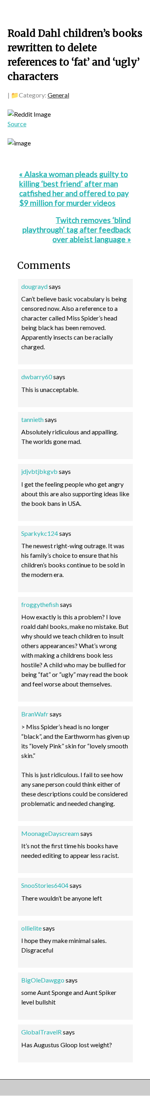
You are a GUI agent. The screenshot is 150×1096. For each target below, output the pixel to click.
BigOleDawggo (42, 980)
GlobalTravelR (41, 1032)
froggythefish (40, 604)
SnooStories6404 (44, 885)
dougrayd (34, 286)
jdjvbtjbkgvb (39, 471)
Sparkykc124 (39, 533)
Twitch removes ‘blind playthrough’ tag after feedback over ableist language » (76, 229)
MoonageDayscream (50, 833)
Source (17, 123)
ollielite (31, 928)
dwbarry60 (36, 376)
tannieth (32, 419)
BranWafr (34, 714)
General (58, 95)
